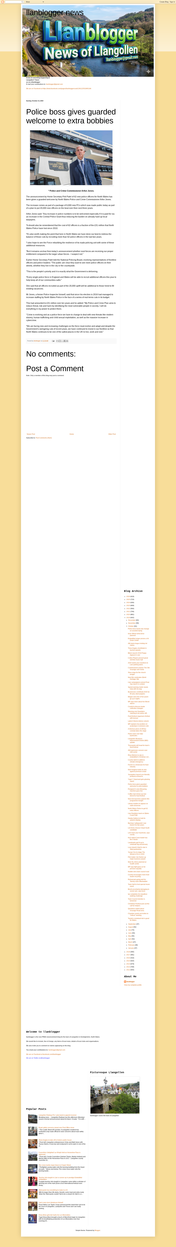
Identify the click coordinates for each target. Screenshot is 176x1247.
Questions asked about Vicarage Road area (136, 909)
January (131, 948)
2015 (128, 961)
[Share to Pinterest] (67, 341)
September (132, 924)
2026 (128, 596)
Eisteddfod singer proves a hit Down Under (138, 639)
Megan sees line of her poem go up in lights (138, 697)
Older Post (112, 434)
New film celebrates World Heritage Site (137, 678)
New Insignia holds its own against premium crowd (137, 770)
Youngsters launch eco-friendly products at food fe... (139, 775)
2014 (128, 964)
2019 (128, 617)
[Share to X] (62, 341)
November (132, 623)
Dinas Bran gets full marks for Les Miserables (54, 1215)
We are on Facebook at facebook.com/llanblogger (43, 1054)
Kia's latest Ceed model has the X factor (137, 838)
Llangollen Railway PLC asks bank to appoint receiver (58, 1115)
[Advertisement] (134, 138)
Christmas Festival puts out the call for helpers (138, 904)
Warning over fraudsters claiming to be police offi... (138, 712)
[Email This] (57, 341)
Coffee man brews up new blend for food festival (137, 795)
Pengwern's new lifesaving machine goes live (137, 790)
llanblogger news (55, 12)
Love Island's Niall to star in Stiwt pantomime (137, 848)
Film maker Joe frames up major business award (137, 858)
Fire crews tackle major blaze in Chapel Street (55, 1165)
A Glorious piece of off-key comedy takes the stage (137, 730)
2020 (128, 614)
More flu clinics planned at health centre (137, 863)
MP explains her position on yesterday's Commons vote (138, 725)
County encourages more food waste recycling (138, 875)
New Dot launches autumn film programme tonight (138, 800)
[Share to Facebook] (64, 341)
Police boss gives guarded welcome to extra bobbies (138, 785)
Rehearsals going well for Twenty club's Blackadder (138, 880)
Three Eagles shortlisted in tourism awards (137, 649)
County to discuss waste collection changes (136, 707)
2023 (128, 605)
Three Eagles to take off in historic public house (55, 1140)
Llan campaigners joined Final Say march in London (138, 683)
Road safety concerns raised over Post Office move (56, 1127)
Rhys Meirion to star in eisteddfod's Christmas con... (139, 756)
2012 (128, 970)
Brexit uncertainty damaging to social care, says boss (138, 890)
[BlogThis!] (59, 341)
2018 (128, 952)
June (130, 933)
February (131, 945)
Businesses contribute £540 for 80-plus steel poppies (139, 693)
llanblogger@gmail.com (54, 84)
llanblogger (131, 982)
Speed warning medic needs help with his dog (138, 688)
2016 (128, 958)
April (130, 939)
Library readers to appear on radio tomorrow (138, 804)
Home (72, 434)
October (131, 626)
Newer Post (31, 434)
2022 (128, 608)
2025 (128, 599)
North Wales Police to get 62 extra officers (138, 809)
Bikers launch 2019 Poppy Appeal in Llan (137, 654)
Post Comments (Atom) (44, 438)
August (130, 927)
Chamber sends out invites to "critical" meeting (138, 914)
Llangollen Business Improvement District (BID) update (138, 740)
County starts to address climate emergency (136, 761)
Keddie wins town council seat (138, 872)
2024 (128, 602)
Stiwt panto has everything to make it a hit (53, 1190)
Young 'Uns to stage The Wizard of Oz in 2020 (136, 853)
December (132, 620)
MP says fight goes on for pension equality (136, 868)
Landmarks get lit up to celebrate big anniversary (138, 843)
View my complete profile (133, 985)
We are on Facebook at (34, 88)
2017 (128, 955)
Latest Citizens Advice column (138, 721)
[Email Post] (53, 341)
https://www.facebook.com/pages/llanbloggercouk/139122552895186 (67, 88)
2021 (128, 611)
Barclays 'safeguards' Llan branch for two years (137, 824)
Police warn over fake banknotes (135, 735)
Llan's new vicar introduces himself (51, 1202)
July (129, 930)
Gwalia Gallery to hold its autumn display (136, 819)
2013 (128, 967)
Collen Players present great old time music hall (138, 659)
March (130, 942)
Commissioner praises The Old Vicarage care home (139, 668)
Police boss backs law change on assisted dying (138, 629)
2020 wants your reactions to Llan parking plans (138, 664)
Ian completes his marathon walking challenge (137, 895)
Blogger (97, 1230)
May (130, 936)
